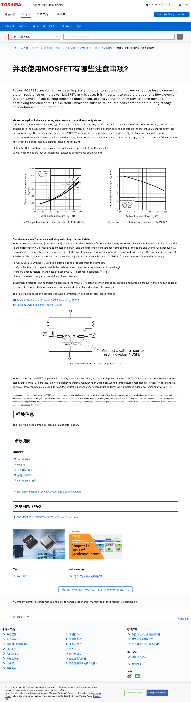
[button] (161, 4)
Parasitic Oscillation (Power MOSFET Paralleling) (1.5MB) (48, 300)
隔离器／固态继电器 (17, 644)
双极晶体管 (13, 658)
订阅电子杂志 (139, 656)
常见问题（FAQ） (52, 48)
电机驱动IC (75, 634)
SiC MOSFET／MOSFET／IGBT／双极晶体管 (89, 48)
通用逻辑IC (75, 653)
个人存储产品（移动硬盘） (146, 644)
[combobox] (119, 37)
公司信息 (137, 664)
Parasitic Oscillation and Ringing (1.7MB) (39, 304)
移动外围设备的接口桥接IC (83, 663)
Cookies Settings (134, 692)
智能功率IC (75, 639)
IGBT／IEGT (13, 653)
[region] (95, 692)
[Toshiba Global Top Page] (17, 5)
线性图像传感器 (77, 658)
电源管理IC (75, 644)
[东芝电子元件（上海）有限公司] (48, 5)
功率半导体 (13, 639)
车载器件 (11, 634)
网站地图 (184, 619)
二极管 (10, 663)
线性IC (72, 648)
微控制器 (11, 668)
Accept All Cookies (157, 692)
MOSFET (11, 648)
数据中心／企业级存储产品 (146, 634)
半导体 (24, 48)
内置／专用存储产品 (142, 639)
